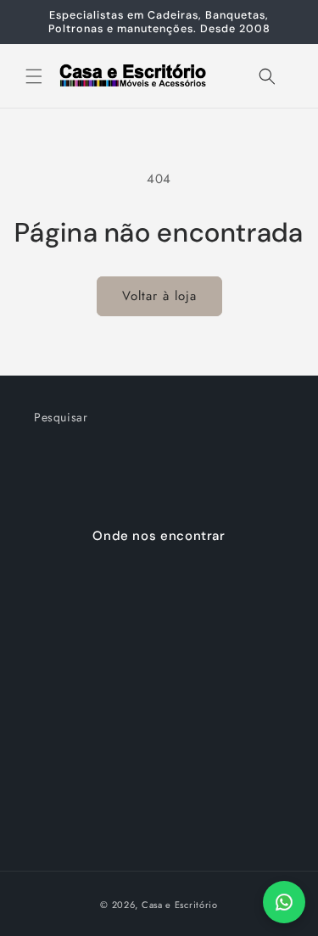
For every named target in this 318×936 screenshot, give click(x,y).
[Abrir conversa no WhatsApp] (284, 902)
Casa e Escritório (180, 904)
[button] (34, 76)
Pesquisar (60, 417)
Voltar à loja (159, 296)
